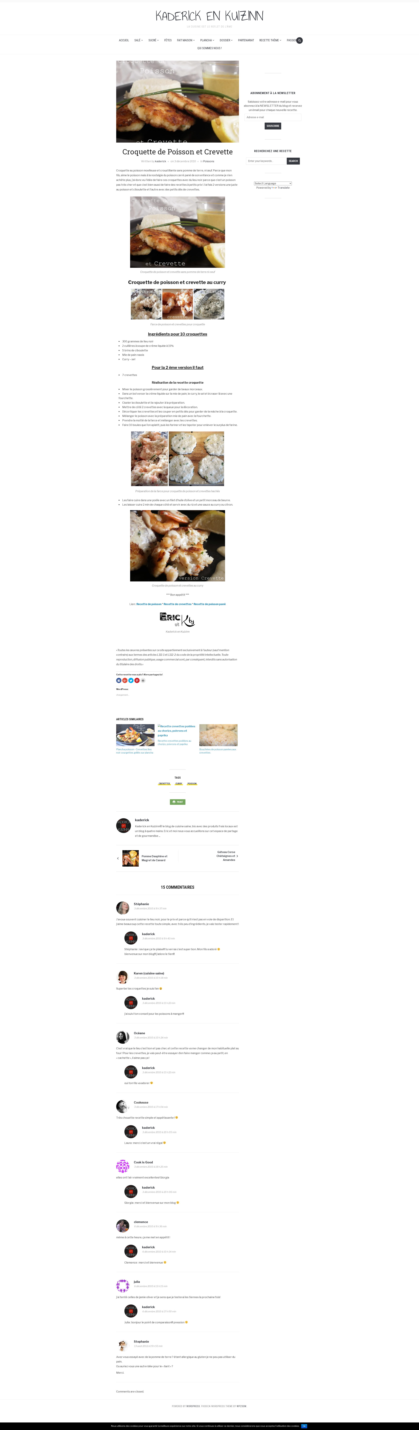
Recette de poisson (149, 604)
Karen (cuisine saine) (149, 973)
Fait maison (184, 40)
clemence (141, 1222)
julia (137, 1281)
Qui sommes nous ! (209, 48)
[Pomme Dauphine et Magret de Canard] (130, 858)
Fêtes (168, 40)
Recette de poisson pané (210, 604)
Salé (137, 40)
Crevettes (164, 783)
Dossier (225, 40)
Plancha (206, 40)
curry (178, 783)
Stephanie (141, 1341)
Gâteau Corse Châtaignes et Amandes (226, 856)
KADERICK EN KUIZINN (209, 16)
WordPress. (193, 1406)
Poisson (192, 783)
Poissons (208, 161)
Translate (284, 187)
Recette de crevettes (177, 604)
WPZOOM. (242, 1406)
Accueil (124, 40)
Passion (292, 40)
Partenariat (246, 40)
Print (180, 802)
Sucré (152, 40)
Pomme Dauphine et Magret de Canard (154, 858)
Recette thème (269, 40)
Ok (304, 1426)
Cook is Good (143, 1162)
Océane (139, 1033)
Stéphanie (141, 904)
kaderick (160, 161)
